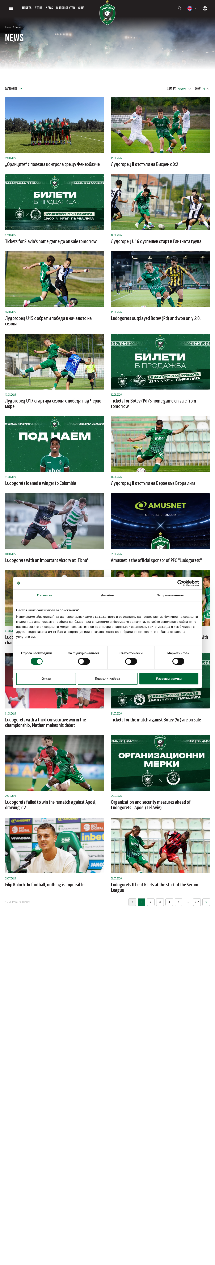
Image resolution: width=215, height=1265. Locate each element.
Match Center (65, 8)
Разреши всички (169, 678)
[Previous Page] (206, 902)
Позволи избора (107, 678)
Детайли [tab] (107, 595)
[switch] (84, 661)
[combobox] (192, 8)
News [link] (18, 27)
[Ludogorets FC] (107, 12)
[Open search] (179, 8)
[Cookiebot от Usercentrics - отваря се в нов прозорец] (180, 583)
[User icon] (204, 8)
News (49, 8)
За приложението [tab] (170, 595)
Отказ (46, 678)
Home (8, 27)
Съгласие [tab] (44, 595)
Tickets (26, 8)
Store (38, 8)
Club (81, 8)
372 (197, 902)
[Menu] (11, 8)
